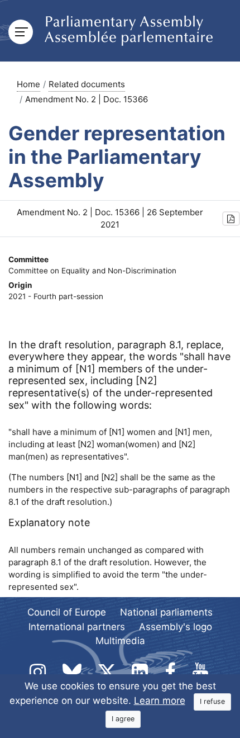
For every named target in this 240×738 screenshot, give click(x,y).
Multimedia (120, 640)
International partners (76, 626)
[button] (231, 218)
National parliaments (166, 612)
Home (28, 84)
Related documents (87, 84)
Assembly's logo (175, 626)
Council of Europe (66, 612)
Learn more (159, 700)
